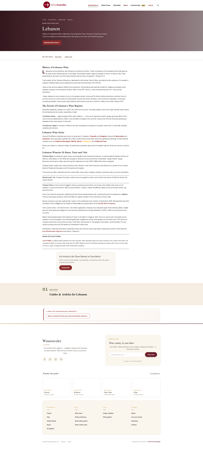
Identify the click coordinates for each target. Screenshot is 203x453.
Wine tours (78, 413)
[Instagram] (55, 359)
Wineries (117, 5)
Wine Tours (105, 5)
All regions (50, 428)
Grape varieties (108, 413)
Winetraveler (52, 341)
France (49, 413)
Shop (125, 5)
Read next (68, 57)
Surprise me (155, 373)
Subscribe (65, 268)
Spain (49, 425)
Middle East (61, 20)
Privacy (63, 442)
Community (137, 5)
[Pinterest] (61, 359)
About (133, 413)
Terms (69, 442)
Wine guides (107, 417)
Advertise (134, 421)
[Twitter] (50, 359)
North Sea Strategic (154, 441)
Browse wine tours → (52, 43)
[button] (158, 5)
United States (51, 421)
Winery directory (80, 417)
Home (44, 20)
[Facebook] (45, 359)
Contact (134, 425)
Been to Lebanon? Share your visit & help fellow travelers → (68, 316)
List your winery (136, 417)
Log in (150, 5)
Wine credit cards (81, 425)
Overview (58, 57)
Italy (48, 417)
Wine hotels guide (81, 421)
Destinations (93, 5)
